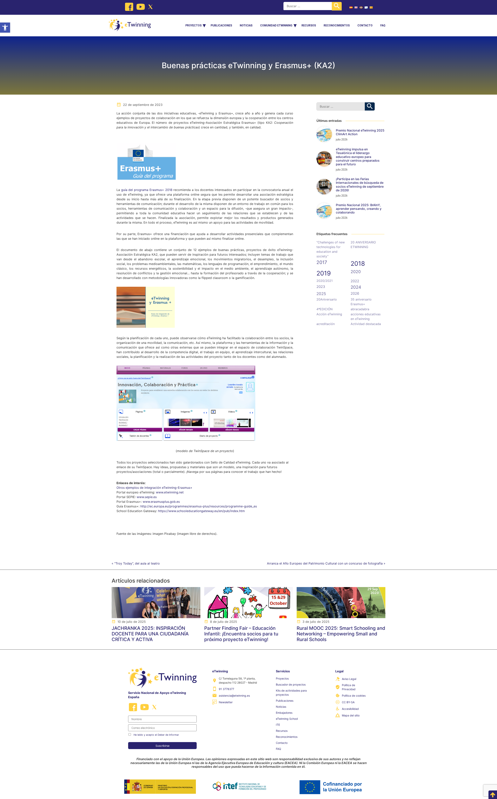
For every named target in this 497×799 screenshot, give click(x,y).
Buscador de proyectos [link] (291, 684)
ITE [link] (278, 724)
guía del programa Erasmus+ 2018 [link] (146, 190)
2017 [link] (321, 262)
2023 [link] (320, 287)
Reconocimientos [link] (337, 25)
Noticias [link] (246, 25)
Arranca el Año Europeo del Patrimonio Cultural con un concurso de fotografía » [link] (326, 563)
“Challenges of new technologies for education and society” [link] (330, 249)
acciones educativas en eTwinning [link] (366, 316)
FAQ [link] (382, 25)
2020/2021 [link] (324, 281)
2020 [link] (356, 271)
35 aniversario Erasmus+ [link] (361, 301)
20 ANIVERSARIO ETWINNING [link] (363, 244)
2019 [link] (323, 273)
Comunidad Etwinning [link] (276, 25)
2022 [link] (355, 281)
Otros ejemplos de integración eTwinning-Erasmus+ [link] (154, 488)
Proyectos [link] (193, 25)
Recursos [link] (309, 25)
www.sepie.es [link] (147, 497)
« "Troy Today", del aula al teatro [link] (136, 563)
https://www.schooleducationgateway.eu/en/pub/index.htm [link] (201, 511)
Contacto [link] (365, 25)
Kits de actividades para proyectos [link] (291, 692)
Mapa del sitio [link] (351, 715)
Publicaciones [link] (221, 25)
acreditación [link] (325, 324)
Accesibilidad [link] (350, 708)
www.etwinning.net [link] (170, 492)
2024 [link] (356, 287)
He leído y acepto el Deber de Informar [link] (156, 734)
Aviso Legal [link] (349, 679)
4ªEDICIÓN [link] (324, 309)
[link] (5, 28)
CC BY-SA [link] (348, 702)
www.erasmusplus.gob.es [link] (161, 502)
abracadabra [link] (360, 309)
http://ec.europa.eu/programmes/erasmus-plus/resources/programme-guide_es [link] (198, 506)
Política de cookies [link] (354, 695)
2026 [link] (355, 293)
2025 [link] (321, 293)
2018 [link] (358, 263)
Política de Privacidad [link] (348, 687)
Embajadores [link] (284, 712)
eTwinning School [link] (287, 718)
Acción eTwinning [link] (329, 314)
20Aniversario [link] (326, 299)
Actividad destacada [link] (366, 324)
